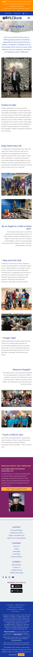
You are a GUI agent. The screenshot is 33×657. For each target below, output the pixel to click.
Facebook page (6, 485)
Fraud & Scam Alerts (16, 533)
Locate (18, 13)
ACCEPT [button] (21, 654)
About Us (17, 546)
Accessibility (9, 605)
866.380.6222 (16, 565)
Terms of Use (15, 611)
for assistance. (22, 634)
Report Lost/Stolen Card (16, 535)
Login (26, 13)
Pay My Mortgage (16, 530)
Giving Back (16, 551)
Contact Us (16, 567)
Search (9, 13)
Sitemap (21, 609)
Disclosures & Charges (15, 607)
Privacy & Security (12, 609)
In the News (16, 554)
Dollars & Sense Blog (16, 572)
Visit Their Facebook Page (16, 489)
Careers (16, 549)
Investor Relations (16, 556)
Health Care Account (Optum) (16, 538)
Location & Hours (16, 570)
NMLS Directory (20, 605)
